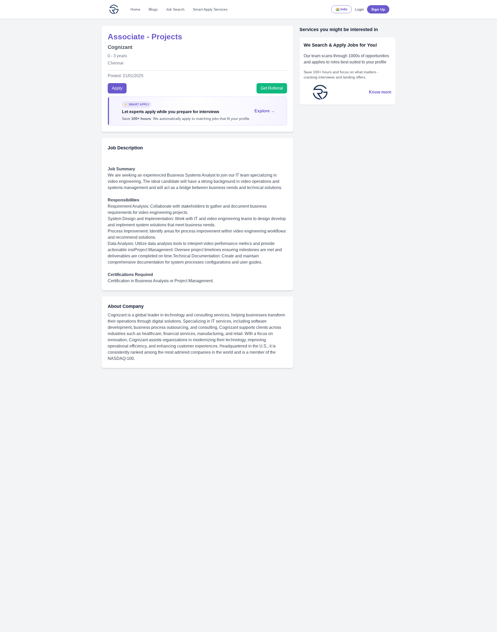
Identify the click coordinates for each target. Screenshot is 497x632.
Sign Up (378, 9)
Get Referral (272, 88)
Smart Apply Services (210, 9)
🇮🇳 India (341, 9)
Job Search (175, 9)
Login (359, 9)
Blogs (153, 9)
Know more (380, 92)
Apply (117, 88)
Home (135, 9)
